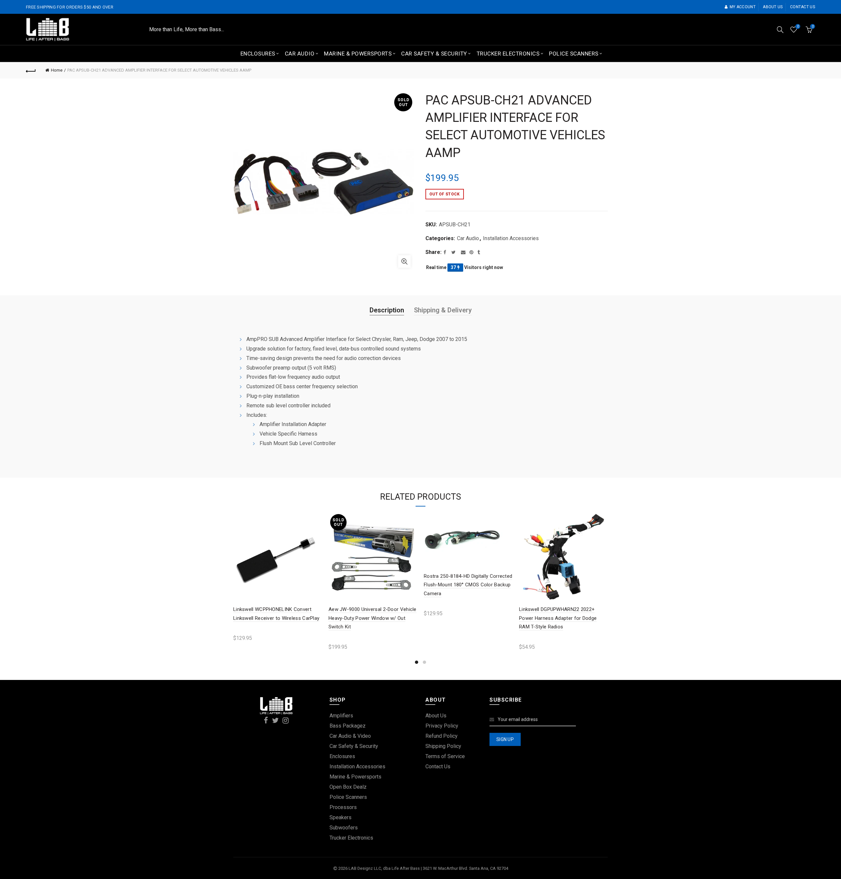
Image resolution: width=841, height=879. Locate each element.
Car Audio (300, 53)
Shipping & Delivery (443, 310)
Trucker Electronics (508, 53)
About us (773, 7)
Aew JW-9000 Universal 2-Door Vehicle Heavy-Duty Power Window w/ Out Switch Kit (373, 618)
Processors (343, 807)
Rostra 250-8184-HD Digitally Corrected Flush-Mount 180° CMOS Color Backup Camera (468, 585)
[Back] (31, 70)
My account (743, 7)
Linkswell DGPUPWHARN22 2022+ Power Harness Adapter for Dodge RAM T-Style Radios (558, 618)
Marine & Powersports (358, 53)
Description (387, 310)
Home (56, 70)
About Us (435, 715)
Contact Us (437, 766)
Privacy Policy (441, 726)
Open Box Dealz (348, 787)
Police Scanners (574, 53)
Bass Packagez (348, 726)
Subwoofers (344, 827)
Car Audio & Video (350, 736)
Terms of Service (445, 756)
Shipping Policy (443, 746)
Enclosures (257, 53)
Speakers (341, 817)
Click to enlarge (404, 261)
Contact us (802, 7)
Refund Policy (441, 736)
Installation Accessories (511, 238)
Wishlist (798, 26)
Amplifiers (341, 715)
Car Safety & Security (434, 53)
